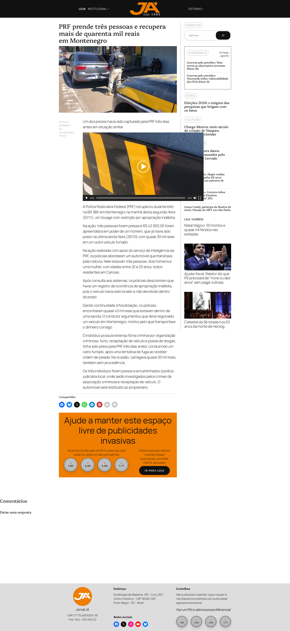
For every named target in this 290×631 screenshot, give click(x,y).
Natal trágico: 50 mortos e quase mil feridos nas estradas (204, 229)
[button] (143, 167)
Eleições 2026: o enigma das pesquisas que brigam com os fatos (206, 106)
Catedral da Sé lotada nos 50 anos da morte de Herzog (207, 324)
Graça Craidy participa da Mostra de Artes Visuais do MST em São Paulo (207, 208)
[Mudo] (194, 197)
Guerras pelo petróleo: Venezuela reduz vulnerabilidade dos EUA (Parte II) (207, 78)
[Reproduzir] (86, 197)
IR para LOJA (154, 470)
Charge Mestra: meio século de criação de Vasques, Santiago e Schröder (206, 130)
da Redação (64, 125)
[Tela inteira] (199, 197)
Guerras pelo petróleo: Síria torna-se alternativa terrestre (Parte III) (206, 65)
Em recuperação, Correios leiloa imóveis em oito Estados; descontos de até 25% (204, 195)
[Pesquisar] (223, 35)
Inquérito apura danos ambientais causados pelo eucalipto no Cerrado (204, 154)
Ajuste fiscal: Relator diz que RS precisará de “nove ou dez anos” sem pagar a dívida (207, 278)
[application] (143, 166)
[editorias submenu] (203, 9)
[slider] (140, 198)
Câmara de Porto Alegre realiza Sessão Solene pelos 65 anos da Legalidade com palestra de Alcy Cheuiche (204, 179)
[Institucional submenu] (108, 9)
